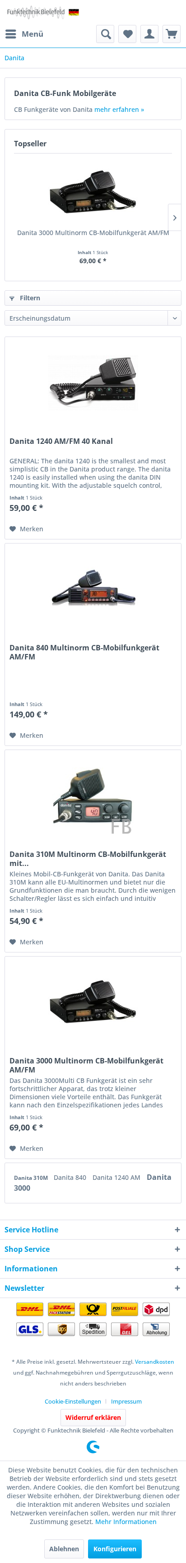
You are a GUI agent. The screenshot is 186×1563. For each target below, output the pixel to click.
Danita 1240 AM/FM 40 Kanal (61, 441)
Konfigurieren (114, 1548)
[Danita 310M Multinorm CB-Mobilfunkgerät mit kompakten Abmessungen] (93, 795)
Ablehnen (64, 1548)
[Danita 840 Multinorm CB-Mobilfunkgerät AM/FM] (93, 589)
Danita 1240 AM (117, 1177)
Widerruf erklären (93, 1417)
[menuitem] (24, 34)
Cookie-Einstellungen (73, 1401)
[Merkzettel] (127, 34)
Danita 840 (71, 1177)
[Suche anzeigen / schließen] (105, 34)
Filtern (29, 297)
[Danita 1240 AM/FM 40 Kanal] (93, 382)
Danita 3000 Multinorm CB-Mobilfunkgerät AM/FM (93, 232)
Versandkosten (154, 1362)
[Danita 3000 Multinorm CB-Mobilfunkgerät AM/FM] (93, 192)
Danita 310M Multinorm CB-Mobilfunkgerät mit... (87, 859)
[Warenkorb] (172, 34)
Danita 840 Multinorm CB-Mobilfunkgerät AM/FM (84, 652)
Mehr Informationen (126, 1521)
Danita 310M (31, 1178)
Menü (32, 34)
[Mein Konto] (149, 34)
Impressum (126, 1401)
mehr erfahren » (119, 109)
